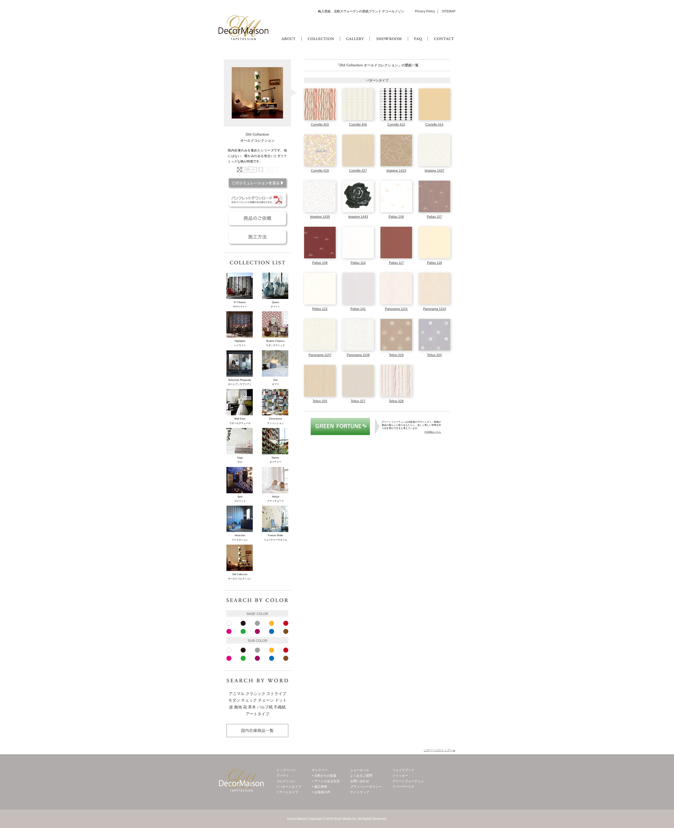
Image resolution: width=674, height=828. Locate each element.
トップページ (285, 770)
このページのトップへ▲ (439, 750)
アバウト (282, 775)
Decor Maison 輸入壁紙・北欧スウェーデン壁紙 (244, 27)
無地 (238, 707)
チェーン (266, 700)
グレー (257, 623)
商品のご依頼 (257, 218)
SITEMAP (448, 11)
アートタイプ (257, 714)
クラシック (255, 694)
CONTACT (443, 33)
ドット (281, 700)
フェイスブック (403, 770)
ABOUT (288, 33)
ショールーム (359, 770)
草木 (252, 707)
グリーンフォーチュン (340, 426)
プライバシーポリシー (366, 786)
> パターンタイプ (288, 786)
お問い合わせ (359, 781)
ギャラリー (320, 770)
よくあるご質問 (361, 775)
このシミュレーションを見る (257, 183)
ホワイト (228, 623)
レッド (285, 623)
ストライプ (276, 694)
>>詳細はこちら (432, 432)
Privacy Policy (425, 11)
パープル (257, 631)
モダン (234, 700)
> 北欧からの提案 (324, 775)
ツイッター (400, 775)
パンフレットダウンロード (257, 200)
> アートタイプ (287, 792)
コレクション (285, 781)
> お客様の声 (321, 792)
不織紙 (280, 707)
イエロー (271, 623)
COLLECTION (320, 33)
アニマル (237, 694)
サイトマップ (359, 792)
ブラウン (285, 631)
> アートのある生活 (326, 781)
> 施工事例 (319, 786)
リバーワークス (403, 786)
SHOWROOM (387, 33)
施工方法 (257, 237)
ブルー (271, 631)
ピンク (228, 631)
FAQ (418, 33)
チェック (249, 700)
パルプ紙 (265, 707)
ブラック (243, 623)
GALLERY (355, 33)
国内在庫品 (257, 730)
